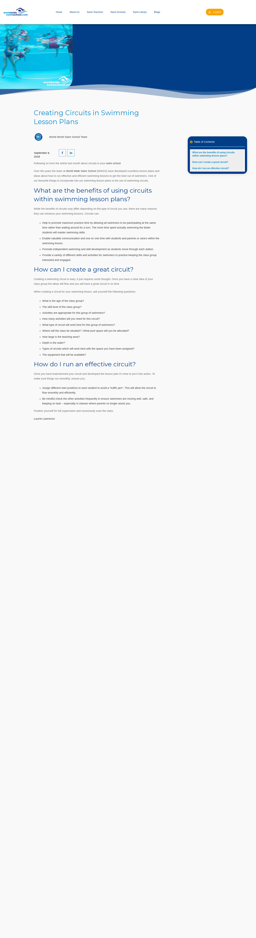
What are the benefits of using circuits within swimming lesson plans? (213, 154)
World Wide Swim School (81, 171)
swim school (113, 163)
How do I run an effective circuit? (210, 168)
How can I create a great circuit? (210, 162)
